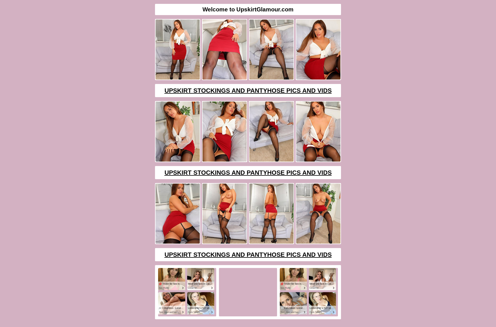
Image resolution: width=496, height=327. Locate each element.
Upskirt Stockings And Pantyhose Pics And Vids (248, 90)
